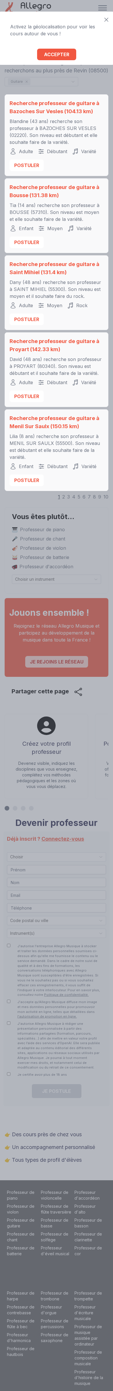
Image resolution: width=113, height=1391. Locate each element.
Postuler (26, 165)
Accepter (56, 54)
